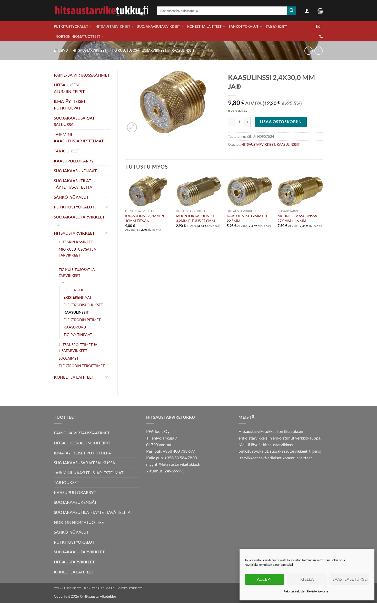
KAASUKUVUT (76, 327)
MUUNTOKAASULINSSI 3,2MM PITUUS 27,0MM (195, 218)
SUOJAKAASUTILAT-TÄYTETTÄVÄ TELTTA (73, 184)
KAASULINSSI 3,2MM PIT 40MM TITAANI (145, 218)
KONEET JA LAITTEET (204, 26)
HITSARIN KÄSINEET (76, 242)
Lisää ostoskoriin (281, 121)
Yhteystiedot (130, 588)
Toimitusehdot (67, 588)
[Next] (323, 208)
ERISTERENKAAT (78, 297)
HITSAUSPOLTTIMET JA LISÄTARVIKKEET (78, 347)
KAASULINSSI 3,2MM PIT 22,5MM (247, 218)
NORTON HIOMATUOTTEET (78, 36)
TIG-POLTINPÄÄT (78, 334)
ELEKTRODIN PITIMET (82, 319)
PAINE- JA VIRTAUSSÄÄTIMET (82, 74)
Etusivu (61, 50)
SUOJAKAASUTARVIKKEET (158, 26)
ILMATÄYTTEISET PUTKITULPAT (70, 104)
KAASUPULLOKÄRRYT (75, 160)
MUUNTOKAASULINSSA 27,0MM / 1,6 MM (297, 218)
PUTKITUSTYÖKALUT (71, 26)
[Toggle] (107, 197)
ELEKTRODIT (74, 290)
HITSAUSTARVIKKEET (112, 26)
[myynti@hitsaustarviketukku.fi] (318, 26)
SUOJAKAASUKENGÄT (75, 170)
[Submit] (291, 10)
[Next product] (308, 50)
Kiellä (307, 579)
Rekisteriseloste (293, 591)
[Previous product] (318, 50)
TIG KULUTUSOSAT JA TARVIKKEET (139, 50)
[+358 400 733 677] (321, 36)
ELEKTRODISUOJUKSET (83, 305)
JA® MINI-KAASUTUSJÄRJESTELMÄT (79, 137)
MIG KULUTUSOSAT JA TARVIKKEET (77, 252)
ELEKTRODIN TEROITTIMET (82, 365)
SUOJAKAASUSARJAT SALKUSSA (74, 121)
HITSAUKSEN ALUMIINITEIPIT (69, 88)
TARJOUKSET (276, 27)
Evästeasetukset (350, 579)
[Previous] (126, 208)
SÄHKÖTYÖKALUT (244, 26)
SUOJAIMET (68, 358)
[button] (306, 10)
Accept (264, 579)
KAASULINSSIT (183, 50)
